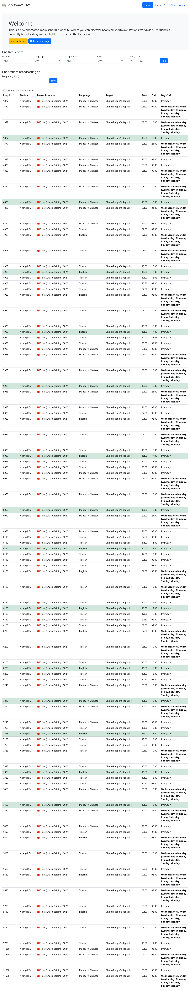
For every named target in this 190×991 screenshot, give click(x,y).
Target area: (71, 56)
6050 (5, 472)
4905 (5, 229)
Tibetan (83, 229)
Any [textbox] (6, 60)
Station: (6, 56)
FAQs (172, 5)
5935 (5, 348)
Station (24, 95)
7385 (5, 750)
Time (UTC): (134, 56)
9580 (5, 868)
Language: (39, 56)
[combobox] (16, 60)
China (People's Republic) (119, 100)
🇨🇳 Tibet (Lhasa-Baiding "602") (52, 100)
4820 (5, 165)
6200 (5, 625)
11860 (6, 948)
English (83, 234)
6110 (5, 537)
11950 (6, 970)
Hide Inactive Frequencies (21, 90)
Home (148, 5)
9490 (5, 831)
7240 (5, 685)
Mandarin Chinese (88, 100)
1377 (5, 100)
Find (163, 60)
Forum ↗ (160, 5)
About (182, 5)
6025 (5, 413)
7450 (5, 789)
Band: (100, 56)
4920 (5, 289)
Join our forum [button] (18, 41)
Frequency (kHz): (11, 76)
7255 (5, 727)
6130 (5, 565)
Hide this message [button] (40, 41)
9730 (5, 906)
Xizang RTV (25, 100)
